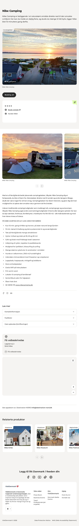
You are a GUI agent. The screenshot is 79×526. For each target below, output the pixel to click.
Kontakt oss (66, 498)
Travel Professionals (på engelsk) (39, 502)
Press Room (38, 495)
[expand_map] (73, 360)
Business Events (39, 498)
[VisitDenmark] (12, 486)
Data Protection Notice (42, 520)
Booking (8, 95)
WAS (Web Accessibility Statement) (64, 520)
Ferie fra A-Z (66, 495)
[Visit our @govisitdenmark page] (45, 477)
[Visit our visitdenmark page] (39, 477)
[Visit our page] (34, 477)
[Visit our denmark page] (28, 477)
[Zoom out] (73, 392)
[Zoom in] (73, 387)
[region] (39, 376)
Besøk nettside (13, 110)
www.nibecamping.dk (24, 285)
